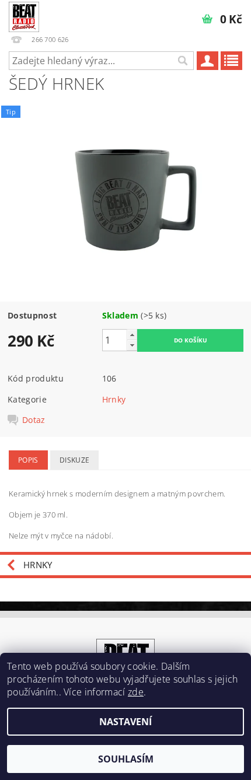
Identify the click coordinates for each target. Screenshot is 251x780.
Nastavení (125, 721)
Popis (28, 460)
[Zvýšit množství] (132, 334)
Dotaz (34, 420)
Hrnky (114, 399)
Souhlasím (126, 759)
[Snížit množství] (132, 345)
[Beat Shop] (24, 15)
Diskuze (74, 460)
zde (136, 691)
